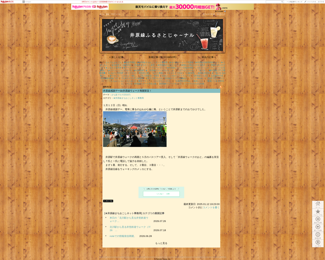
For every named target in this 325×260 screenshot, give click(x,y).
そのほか (28, 2)
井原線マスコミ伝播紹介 (176, 78)
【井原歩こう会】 (201, 76)
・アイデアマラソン (156, 68)
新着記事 (318, 238)
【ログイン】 (221, 14)
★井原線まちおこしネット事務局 (152, 62)
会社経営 (115, 65)
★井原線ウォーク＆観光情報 (180, 68)
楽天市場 (321, 2)
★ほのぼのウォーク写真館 (181, 62)
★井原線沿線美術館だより (207, 62)
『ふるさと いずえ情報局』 (133, 78)
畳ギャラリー (144, 81)
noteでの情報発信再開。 (123, 236)
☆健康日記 (126, 65)
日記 (107, 14)
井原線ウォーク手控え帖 (145, 84)
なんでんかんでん (114, 62)
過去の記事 (318, 223)
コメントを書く (211, 207)
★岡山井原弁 (204, 73)
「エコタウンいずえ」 (162, 81)
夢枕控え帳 (144, 73)
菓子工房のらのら (155, 78)
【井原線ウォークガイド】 (170, 84)
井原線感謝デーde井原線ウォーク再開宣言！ (127, 90)
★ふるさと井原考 (113, 68)
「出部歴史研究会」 (183, 81)
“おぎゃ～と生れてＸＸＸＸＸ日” (176, 76)
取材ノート (199, 81)
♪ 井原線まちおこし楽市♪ (144, 65)
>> (294, 2)
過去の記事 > (209, 57)
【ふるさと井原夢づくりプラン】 (122, 73)
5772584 (219, 11)
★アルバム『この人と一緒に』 (124, 76)
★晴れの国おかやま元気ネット (195, 65)
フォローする (317, 215)
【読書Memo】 (217, 76)
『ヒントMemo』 (196, 78)
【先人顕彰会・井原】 (150, 76)
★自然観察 (139, 70)
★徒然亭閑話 (129, 62)
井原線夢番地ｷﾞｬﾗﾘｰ (110, 78)
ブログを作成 (311, 2)
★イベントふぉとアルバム (120, 70)
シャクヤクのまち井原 (194, 84)
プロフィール (115, 14)
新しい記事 (318, 230)
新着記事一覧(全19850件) (162, 57)
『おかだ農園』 (158, 73)
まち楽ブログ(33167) (120, 95)
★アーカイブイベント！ (134, 68)
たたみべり (132, 81)
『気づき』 (202, 70)
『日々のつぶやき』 (186, 70)
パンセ (129, 84)
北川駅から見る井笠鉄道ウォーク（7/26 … (130, 229)
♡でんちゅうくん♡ (116, 81)
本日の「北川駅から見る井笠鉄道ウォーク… (129, 219)
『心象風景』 (190, 73)
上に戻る (318, 246)
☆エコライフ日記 (174, 73)
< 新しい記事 (116, 57)
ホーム (102, 14)
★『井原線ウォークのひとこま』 (160, 70)
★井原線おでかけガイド (168, 65)
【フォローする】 (209, 14)
